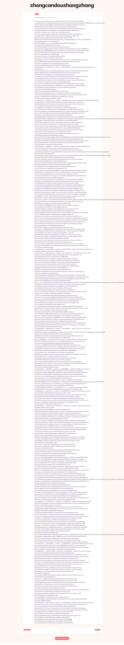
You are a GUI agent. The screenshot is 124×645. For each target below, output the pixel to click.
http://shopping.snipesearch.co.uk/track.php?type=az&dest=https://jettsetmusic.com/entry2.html (60, 554)
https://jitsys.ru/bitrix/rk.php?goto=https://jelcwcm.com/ (49, 383)
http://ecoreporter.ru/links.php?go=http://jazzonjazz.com (61, 221)
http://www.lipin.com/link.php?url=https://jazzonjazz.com (49, 218)
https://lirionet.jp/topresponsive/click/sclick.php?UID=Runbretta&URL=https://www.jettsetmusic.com (61, 589)
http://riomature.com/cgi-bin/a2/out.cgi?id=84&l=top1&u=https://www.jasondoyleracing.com (59, 185)
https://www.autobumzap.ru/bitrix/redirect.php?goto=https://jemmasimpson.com (56, 402)
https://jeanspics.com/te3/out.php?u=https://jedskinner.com (50, 286)
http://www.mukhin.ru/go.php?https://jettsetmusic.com (49, 556)
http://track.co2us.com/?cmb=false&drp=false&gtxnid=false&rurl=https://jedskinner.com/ (58, 297)
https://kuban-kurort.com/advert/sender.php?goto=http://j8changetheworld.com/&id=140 (58, 102)
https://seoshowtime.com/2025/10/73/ (70, 615)
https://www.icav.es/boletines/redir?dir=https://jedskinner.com (51, 299)
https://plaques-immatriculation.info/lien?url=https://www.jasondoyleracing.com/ (56, 120)
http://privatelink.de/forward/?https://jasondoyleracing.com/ (50, 157)
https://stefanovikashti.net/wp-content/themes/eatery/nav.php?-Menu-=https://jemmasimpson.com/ (61, 400)
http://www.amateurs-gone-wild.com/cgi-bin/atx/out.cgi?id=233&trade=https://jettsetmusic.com (60, 604)
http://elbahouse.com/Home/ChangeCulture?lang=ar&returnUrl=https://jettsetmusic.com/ (58, 564)
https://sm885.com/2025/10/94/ (60, 617)
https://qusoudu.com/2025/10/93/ (43, 613)
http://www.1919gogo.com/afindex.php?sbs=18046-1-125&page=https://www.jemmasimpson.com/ (61, 415)
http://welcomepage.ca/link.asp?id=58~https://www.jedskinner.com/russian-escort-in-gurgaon (59, 324)
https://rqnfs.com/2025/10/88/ (61, 613)
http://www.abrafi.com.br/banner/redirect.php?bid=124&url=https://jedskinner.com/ (56, 266)
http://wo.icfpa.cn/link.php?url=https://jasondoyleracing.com (50, 161)
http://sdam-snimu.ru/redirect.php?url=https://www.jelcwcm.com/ (67, 348)
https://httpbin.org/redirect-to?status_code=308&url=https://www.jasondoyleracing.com (58, 122)
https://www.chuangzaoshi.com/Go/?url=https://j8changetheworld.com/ (53, 96)
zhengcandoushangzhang (62, 5)
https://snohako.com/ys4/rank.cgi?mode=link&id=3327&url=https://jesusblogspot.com (57, 496)
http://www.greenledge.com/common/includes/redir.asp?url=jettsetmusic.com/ (55, 580)
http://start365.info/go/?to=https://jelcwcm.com (72, 341)
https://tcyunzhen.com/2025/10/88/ (62, 621)
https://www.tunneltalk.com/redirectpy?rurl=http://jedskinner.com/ (52, 291)
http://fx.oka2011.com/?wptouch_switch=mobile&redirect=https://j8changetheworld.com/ (58, 109)
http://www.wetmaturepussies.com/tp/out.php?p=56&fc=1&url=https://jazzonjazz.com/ (58, 216)
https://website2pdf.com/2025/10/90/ (44, 623)
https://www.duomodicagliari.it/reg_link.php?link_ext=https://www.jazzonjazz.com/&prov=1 (59, 243)
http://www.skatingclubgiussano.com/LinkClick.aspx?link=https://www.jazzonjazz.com (58, 255)
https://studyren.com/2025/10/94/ (43, 621)
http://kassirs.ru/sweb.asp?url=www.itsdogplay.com (48, 21)
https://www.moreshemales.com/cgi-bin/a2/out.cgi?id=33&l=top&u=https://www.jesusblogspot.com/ (61, 481)
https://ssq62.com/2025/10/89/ (64, 619)
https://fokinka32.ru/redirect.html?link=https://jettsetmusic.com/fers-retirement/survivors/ (58, 569)
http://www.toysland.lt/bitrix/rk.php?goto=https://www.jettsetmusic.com (54, 553)
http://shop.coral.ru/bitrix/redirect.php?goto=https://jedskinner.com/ (52, 269)
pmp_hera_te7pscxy (41, 17)
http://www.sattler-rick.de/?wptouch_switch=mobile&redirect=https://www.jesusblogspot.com (60, 494)
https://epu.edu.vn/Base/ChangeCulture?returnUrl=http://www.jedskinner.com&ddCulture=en (59, 271)
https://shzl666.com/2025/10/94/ (43, 617)
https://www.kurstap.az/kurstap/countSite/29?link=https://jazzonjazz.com (54, 210)
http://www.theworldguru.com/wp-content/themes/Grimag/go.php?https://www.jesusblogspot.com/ (61, 503)
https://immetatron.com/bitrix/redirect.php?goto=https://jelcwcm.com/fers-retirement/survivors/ (60, 394)
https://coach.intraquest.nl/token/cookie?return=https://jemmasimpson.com (60, 413)
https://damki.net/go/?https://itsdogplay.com (46, 30)
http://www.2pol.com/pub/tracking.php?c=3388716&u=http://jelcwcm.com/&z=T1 (56, 376)
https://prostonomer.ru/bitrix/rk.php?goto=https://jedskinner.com (51, 267)
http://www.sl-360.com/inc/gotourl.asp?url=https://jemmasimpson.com (65, 398)
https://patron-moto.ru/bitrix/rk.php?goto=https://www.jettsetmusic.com (54, 571)
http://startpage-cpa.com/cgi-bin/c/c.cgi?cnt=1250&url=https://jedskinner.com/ (55, 321)
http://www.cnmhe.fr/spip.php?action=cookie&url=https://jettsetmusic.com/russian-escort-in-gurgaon (61, 562)
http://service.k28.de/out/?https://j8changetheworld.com (49, 111)
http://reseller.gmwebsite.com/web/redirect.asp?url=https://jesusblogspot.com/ (55, 490)
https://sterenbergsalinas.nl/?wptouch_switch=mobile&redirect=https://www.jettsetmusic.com (60, 545)
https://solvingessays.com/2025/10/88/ (44, 619)
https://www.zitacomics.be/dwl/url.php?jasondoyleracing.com (70, 175)
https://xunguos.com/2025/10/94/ (64, 623)
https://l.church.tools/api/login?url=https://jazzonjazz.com (49, 186)
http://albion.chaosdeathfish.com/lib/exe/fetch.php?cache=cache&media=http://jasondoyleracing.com (61, 140)
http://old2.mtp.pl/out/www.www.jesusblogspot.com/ (49, 486)
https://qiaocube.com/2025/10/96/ (64, 611)
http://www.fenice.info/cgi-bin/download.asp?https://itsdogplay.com (66, 28)
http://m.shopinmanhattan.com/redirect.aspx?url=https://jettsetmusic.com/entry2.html (57, 593)
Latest (36, 14)
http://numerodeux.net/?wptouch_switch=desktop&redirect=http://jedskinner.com (62, 319)
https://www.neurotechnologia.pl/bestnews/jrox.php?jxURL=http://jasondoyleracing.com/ (58, 139)
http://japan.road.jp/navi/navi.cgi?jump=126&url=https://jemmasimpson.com (54, 446)
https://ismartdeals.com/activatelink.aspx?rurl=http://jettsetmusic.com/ (53, 599)
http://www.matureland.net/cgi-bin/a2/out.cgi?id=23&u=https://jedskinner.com (55, 264)
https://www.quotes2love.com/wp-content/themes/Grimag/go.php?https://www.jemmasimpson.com (61, 422)
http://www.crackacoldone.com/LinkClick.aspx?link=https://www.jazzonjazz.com (56, 245)
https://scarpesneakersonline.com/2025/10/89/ (46, 615)
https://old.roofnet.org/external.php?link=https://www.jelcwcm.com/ (52, 392)
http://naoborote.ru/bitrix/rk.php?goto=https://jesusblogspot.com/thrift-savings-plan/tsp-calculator (61, 492)
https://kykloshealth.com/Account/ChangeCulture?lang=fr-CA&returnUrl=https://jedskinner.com (60, 323)
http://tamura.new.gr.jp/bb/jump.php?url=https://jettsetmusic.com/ (52, 591)
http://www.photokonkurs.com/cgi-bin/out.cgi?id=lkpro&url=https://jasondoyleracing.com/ (58, 142)
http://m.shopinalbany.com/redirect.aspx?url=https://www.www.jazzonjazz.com (56, 208)
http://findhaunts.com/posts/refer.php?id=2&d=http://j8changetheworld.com (55, 76)
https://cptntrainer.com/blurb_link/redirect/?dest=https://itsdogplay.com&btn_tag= (56, 36)
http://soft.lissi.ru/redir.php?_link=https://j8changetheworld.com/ (51, 63)
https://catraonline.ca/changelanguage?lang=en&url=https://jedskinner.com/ (54, 289)
